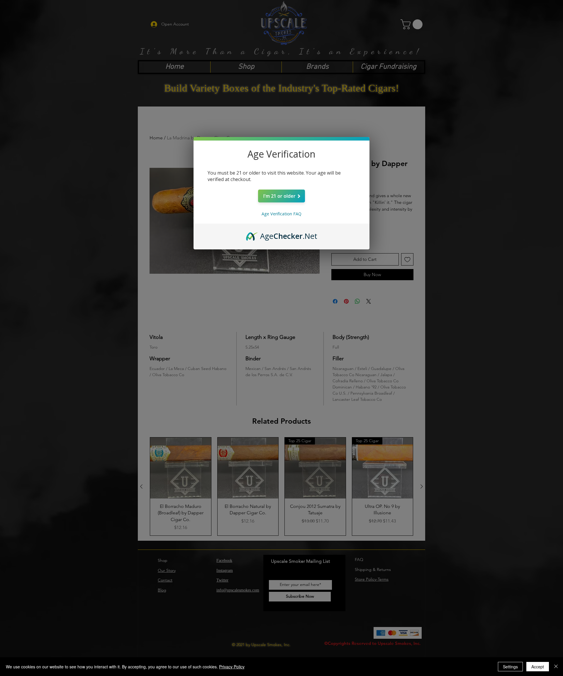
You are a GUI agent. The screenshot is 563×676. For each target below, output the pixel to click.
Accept (537, 667)
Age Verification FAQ (281, 214)
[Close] (555, 666)
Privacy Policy (232, 667)
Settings (510, 667)
